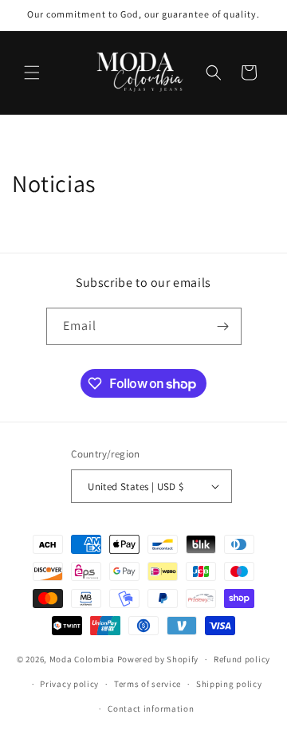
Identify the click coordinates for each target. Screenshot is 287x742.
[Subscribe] (223, 326)
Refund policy (242, 659)
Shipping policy (229, 683)
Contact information (151, 708)
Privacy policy (69, 683)
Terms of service (147, 683)
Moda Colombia (82, 659)
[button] (31, 72)
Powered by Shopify (158, 659)
